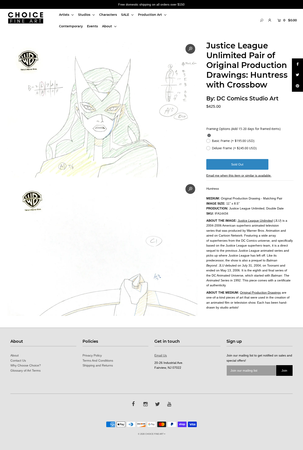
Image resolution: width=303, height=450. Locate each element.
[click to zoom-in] (190, 49)
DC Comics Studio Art (247, 98)
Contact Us (18, 360)
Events (92, 26)
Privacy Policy (92, 355)
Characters (108, 15)
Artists (64, 15)
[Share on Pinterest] (297, 86)
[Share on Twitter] (297, 75)
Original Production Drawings (260, 292)
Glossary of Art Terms (25, 370)
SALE (125, 15)
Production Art (150, 15)
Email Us (160, 355)
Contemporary (71, 26)
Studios (84, 15)
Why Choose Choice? (25, 365)
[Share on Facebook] (297, 64)
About (107, 26)
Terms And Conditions (98, 360)
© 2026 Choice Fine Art (151, 434)
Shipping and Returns (98, 365)
